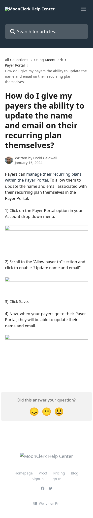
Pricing (59, 473)
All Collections (16, 59)
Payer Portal (15, 65)
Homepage (24, 473)
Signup (38, 478)
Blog (74, 473)
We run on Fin (49, 503)
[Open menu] (83, 9)
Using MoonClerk (48, 59)
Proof (43, 473)
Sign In (56, 478)
